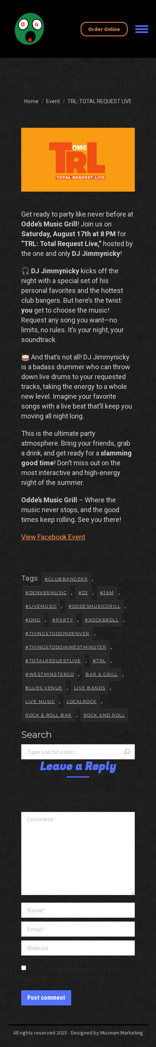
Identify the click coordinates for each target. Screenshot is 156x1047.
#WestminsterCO (49, 674)
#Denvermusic (46, 592)
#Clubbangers (66, 579)
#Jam (107, 592)
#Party (62, 620)
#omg (33, 620)
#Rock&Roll (102, 620)
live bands (90, 688)
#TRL (99, 660)
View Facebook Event (53, 537)
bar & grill (102, 674)
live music (40, 701)
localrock (82, 701)
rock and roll (104, 715)
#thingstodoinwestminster (65, 647)
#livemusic (41, 606)
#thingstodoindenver (57, 633)
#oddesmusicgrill (94, 606)
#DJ (83, 592)
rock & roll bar (48, 715)
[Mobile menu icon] (141, 29)
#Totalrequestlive (53, 660)
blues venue (43, 688)
